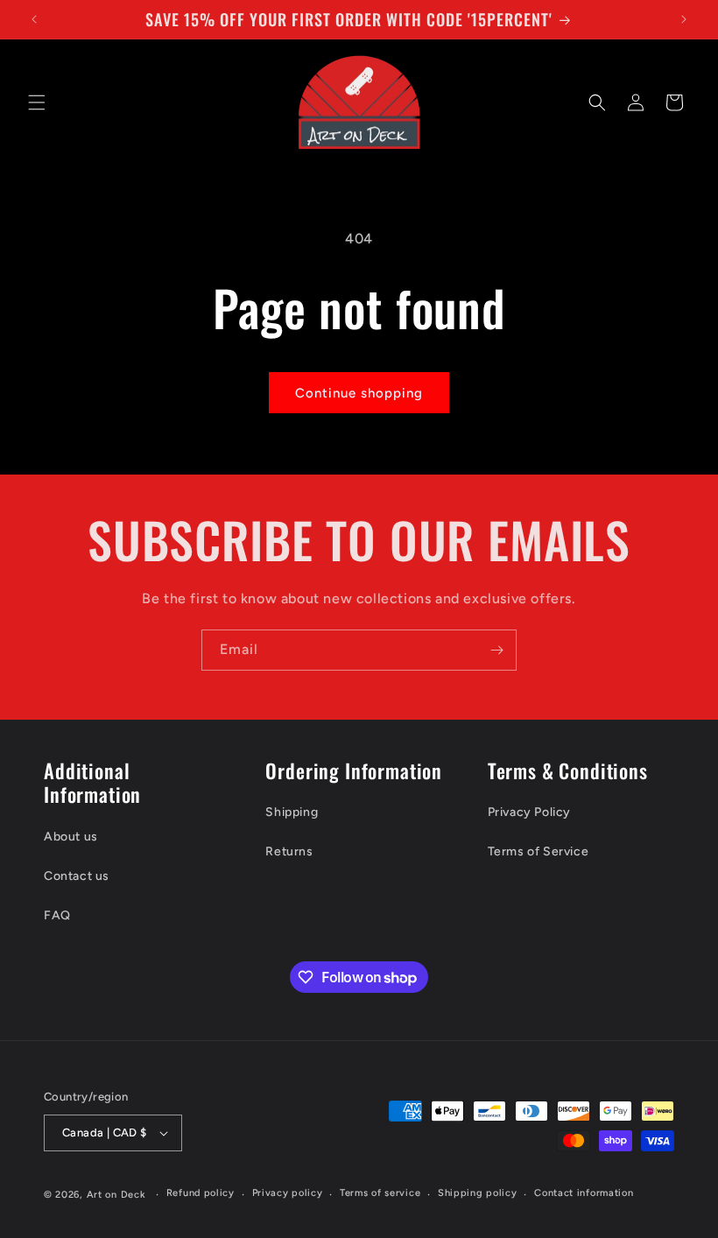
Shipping (291, 812)
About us (71, 836)
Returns (289, 851)
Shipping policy (477, 1193)
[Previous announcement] (34, 19)
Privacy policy (287, 1193)
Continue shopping (359, 393)
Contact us (76, 876)
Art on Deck (116, 1194)
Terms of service (380, 1193)
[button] (37, 102)
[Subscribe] (496, 650)
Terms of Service (538, 851)
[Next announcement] (684, 19)
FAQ (57, 915)
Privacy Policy (529, 812)
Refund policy (200, 1193)
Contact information (583, 1193)
